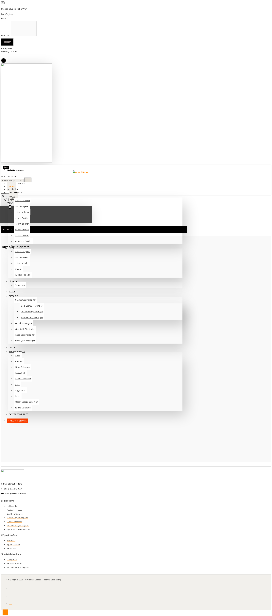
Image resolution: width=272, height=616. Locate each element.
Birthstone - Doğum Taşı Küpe (23, 300)
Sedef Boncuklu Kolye (24, 417)
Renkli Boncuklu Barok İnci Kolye (24, 262)
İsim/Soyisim (7, 14)
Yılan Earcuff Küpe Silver (23, 360)
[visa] (10, 595)
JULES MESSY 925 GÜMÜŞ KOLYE (23, 379)
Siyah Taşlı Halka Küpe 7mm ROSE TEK (23, 281)
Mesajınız (5, 35)
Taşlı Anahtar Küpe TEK (23, 435)
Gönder (7, 42)
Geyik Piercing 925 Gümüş (23, 398)
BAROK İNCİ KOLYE (23, 319)
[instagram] (10, 603)
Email (3, 18)
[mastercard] (10, 587)
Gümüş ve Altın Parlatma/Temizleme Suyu (23, 340)
